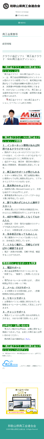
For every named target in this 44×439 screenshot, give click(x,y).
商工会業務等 (10, 34)
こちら (27, 339)
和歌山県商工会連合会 (22, 425)
